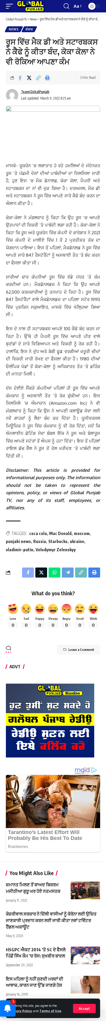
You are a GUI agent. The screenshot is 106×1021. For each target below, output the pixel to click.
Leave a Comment (81, 649)
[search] (66, 6)
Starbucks (57, 541)
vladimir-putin (19, 549)
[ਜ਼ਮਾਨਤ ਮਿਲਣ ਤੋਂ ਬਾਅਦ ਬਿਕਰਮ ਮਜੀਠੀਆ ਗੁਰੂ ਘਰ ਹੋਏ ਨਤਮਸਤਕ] (85, 890)
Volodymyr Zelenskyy (56, 549)
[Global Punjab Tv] (30, 6)
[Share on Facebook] (20, 77)
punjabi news (18, 541)
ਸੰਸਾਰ (29, 29)
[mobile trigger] (11, 6)
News (14, 29)
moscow (82, 533)
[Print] (47, 77)
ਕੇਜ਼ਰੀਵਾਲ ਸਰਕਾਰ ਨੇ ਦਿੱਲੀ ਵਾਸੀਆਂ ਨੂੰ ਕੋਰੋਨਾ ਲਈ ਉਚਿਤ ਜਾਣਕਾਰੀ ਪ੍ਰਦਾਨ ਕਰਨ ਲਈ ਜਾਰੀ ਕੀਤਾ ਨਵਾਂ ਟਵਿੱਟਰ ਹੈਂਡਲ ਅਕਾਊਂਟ (51, 920)
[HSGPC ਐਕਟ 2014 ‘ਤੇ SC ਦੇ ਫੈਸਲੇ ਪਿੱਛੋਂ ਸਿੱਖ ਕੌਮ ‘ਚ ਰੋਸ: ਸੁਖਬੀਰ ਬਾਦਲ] (85, 955)
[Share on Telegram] (68, 573)
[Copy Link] (38, 77)
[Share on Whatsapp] (54, 573)
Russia (39, 541)
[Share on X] (29, 77)
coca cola (38, 533)
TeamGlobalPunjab (35, 92)
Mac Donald (60, 533)
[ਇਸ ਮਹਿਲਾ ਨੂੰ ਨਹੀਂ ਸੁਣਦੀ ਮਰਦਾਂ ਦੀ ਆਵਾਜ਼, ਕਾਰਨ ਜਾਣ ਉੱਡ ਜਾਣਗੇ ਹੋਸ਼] (85, 985)
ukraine (77, 541)
